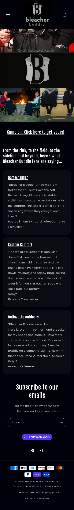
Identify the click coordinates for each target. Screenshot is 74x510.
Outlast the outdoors (23, 317)
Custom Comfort (20, 244)
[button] (8, 14)
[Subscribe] (61, 422)
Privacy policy (53, 486)
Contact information (38, 498)
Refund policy (33, 486)
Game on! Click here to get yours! (36, 132)
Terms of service (28, 492)
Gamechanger (18, 177)
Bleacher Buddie (34, 482)
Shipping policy (50, 492)
